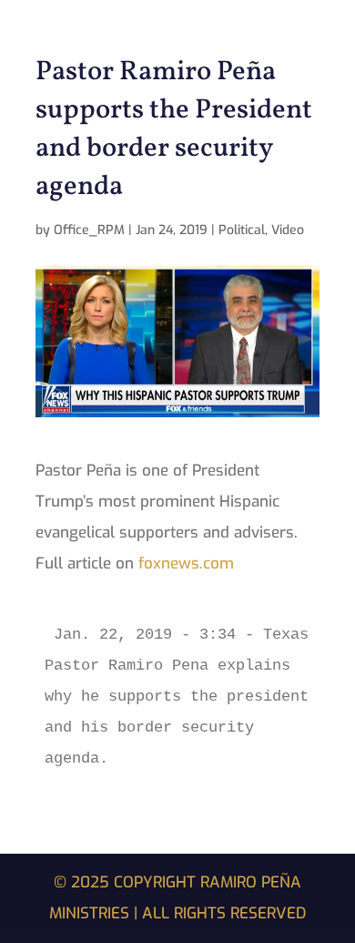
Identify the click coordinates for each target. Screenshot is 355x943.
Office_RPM (89, 230)
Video (287, 230)
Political (241, 230)
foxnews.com (186, 563)
